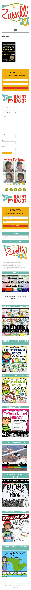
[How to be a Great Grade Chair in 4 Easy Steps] (15, 291)
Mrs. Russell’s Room (9, 584)
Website (4, 146)
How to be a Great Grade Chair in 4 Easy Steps (15, 297)
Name (4, 134)
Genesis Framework (10, 585)
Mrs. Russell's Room (15, 14)
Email (4, 140)
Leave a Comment (18, 39)
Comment (5, 116)
